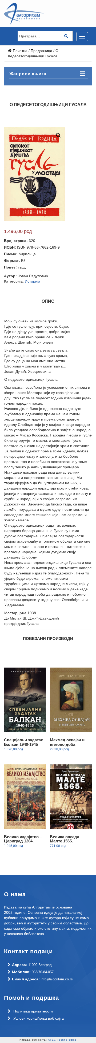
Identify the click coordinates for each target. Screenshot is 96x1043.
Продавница (41, 51)
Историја (32, 281)
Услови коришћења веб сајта (38, 1018)
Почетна (20, 51)
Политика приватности (33, 1011)
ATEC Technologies (62, 1039)
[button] (83, 135)
